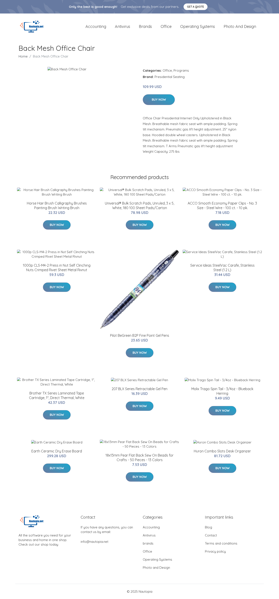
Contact (211, 535)
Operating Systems (197, 26)
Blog (208, 527)
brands (145, 26)
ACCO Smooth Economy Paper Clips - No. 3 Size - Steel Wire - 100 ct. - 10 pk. (222, 205)
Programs (181, 70)
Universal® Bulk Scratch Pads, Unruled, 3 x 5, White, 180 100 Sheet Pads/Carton (139, 205)
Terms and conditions (221, 543)
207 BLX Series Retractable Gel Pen (139, 389)
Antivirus (122, 26)
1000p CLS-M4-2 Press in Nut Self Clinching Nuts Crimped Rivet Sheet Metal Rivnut (56, 267)
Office (166, 26)
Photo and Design (240, 26)
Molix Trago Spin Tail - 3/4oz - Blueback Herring (222, 391)
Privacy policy (215, 551)
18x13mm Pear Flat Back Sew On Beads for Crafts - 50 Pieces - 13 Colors (139, 457)
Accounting (95, 26)
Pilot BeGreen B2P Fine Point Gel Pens (139, 335)
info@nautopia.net (94, 542)
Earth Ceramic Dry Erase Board (56, 451)
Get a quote (195, 6)
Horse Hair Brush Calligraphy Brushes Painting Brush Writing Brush (57, 205)
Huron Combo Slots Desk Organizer (222, 451)
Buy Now (159, 100)
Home (23, 56)
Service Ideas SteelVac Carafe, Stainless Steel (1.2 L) (222, 267)
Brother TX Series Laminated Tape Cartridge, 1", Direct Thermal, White (56, 395)
